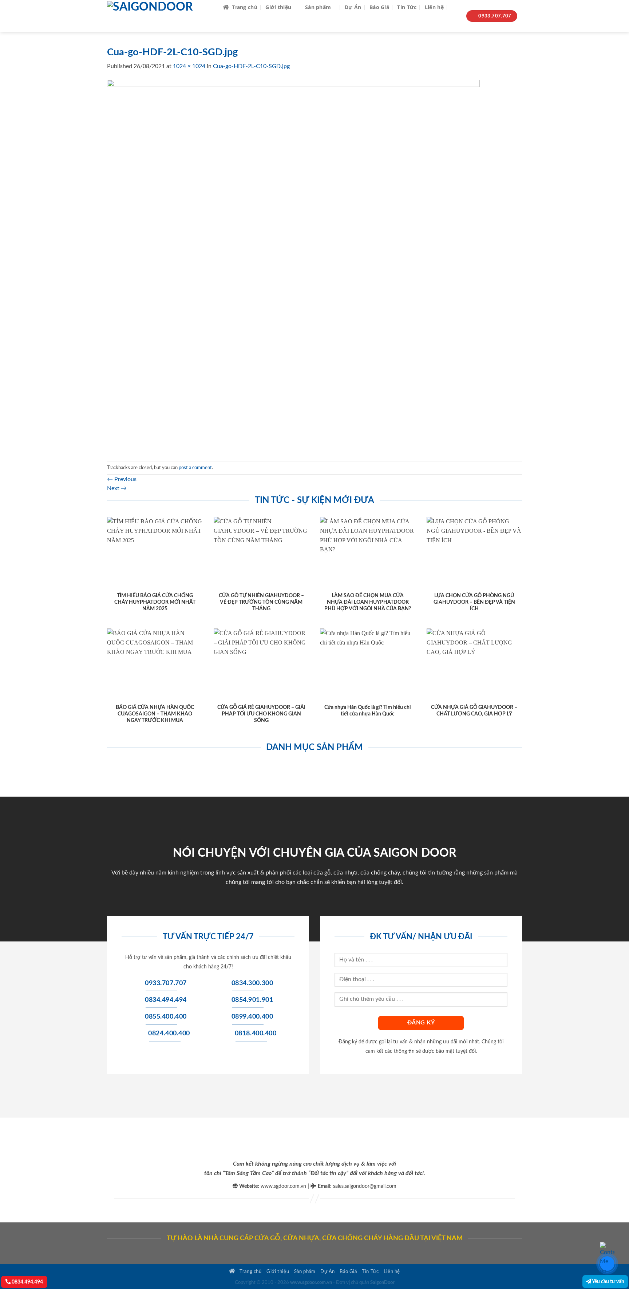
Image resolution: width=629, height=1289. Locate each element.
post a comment (195, 467)
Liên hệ (434, 7)
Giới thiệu (278, 7)
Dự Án (353, 7)
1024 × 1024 (189, 66)
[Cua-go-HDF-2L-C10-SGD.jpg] (293, 266)
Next (117, 488)
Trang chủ (244, 7)
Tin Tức (406, 7)
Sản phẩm (318, 7)
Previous (122, 479)
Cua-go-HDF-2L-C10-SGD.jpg (251, 66)
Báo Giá (379, 7)
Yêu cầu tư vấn (607, 1281)
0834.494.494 (27, 1282)
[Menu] (232, 24)
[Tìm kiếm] (455, 7)
